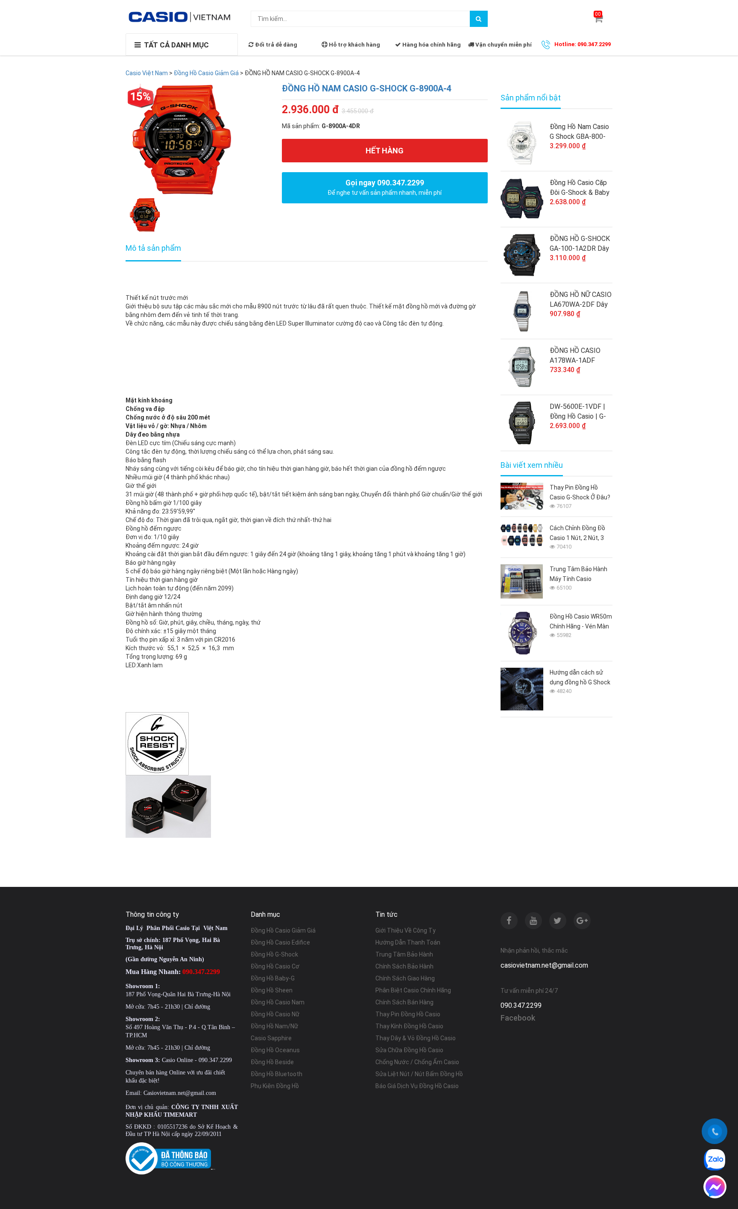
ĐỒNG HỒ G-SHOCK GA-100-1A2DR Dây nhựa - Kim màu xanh (580, 244)
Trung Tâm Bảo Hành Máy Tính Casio (578, 574)
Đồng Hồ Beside (272, 1062)
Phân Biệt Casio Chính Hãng (413, 990)
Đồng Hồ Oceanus (275, 1050)
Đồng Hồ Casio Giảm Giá (283, 930)
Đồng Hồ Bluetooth (276, 1074)
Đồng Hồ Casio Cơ (275, 966)
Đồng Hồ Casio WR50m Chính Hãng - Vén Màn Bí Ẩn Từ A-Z (581, 622)
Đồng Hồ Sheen (272, 990)
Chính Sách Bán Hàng (404, 1002)
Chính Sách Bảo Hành (404, 966)
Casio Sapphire (271, 1038)
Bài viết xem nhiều (532, 465)
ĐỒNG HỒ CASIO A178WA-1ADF (575, 355)
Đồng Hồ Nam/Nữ (274, 1026)
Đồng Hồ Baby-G (273, 978)
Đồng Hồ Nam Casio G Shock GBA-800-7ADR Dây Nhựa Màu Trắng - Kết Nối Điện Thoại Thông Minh (581, 132)
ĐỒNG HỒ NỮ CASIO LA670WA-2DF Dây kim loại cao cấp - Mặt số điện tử (581, 300)
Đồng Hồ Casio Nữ (275, 1014)
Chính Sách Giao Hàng (405, 978)
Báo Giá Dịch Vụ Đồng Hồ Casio (417, 1086)
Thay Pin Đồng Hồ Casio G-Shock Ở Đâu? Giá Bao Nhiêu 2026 (580, 493)
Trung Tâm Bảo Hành (404, 954)
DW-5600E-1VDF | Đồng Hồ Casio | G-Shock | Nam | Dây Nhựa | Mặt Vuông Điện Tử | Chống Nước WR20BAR (578, 411)
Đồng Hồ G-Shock (274, 954)
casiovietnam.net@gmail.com (544, 965)
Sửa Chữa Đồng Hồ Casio (409, 1050)
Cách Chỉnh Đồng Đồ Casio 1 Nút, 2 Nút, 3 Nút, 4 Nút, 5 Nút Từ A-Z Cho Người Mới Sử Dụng (580, 534)
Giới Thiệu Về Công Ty (405, 930)
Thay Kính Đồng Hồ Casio (409, 1026)
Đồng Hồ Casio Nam (278, 1002)
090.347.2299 (521, 1005)
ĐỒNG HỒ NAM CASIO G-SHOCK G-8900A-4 (366, 88)
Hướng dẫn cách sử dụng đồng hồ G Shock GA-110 (580, 678)
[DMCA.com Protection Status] (213, 1168)
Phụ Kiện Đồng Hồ (275, 1086)
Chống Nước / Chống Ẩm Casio (417, 1062)
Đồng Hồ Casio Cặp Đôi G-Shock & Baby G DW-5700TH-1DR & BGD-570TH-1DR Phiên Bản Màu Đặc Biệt (579, 188)
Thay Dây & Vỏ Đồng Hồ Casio (415, 1038)
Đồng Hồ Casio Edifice (280, 942)
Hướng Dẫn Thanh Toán (407, 942)
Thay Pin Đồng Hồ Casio (407, 1014)
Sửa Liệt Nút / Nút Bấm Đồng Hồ (419, 1074)
